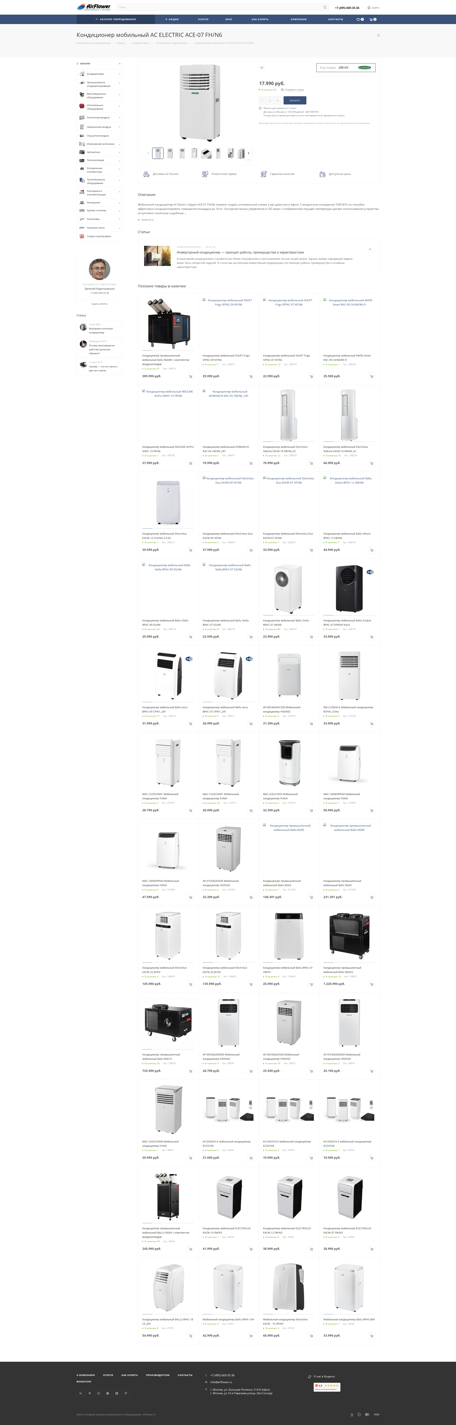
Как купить (129, 1375)
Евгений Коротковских (100, 288)
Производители (158, 1375)
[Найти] (325, 7)
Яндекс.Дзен (117, 1393)
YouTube (98, 1393)
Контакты (185, 1375)
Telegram (89, 1393)
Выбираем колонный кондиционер (101, 330)
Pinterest (126, 1393)
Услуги (108, 1375)
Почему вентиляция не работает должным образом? (102, 349)
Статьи (81, 315)
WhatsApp (108, 1393)
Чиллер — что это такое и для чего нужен (103, 368)
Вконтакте (80, 1393)
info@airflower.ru (221, 1382)
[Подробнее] (369, 249)
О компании (86, 1375)
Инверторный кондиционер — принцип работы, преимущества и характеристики (240, 252)
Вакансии (84, 1381)
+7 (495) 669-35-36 (347, 8)
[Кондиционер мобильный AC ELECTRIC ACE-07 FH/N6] (198, 103)
